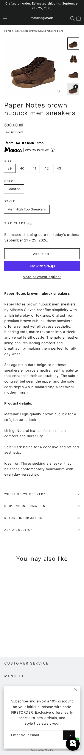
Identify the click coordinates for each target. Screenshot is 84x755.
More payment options (42, 277)
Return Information (23, 518)
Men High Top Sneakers (27, 209)
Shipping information (24, 505)
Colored (14, 189)
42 (46, 168)
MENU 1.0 (14, 676)
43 (59, 168)
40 (22, 168)
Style (9, 201)
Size (8, 160)
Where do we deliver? (24, 494)
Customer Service (26, 663)
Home (7, 30)
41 (34, 168)
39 (10, 168)
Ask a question (18, 529)
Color (10, 181)
